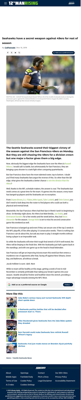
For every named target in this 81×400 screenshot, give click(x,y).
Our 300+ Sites (61, 373)
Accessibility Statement (65, 381)
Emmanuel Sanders (14, 217)
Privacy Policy (61, 377)
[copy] (19, 52)
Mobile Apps (11, 377)
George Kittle (33, 220)
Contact (41, 373)
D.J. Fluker (27, 200)
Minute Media (15, 390)
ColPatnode (10, 48)
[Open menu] (5, 3)
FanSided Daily (26, 377)
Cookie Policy (26, 381)
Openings (24, 373)
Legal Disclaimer (45, 381)
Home (8, 358)
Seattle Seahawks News (22, 358)
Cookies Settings (27, 385)
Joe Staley (58, 214)
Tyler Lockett (48, 200)
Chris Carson (63, 200)
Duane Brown (16, 200)
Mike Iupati (37, 200)
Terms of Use (11, 381)
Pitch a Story (43, 377)
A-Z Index (10, 385)
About (8, 373)
